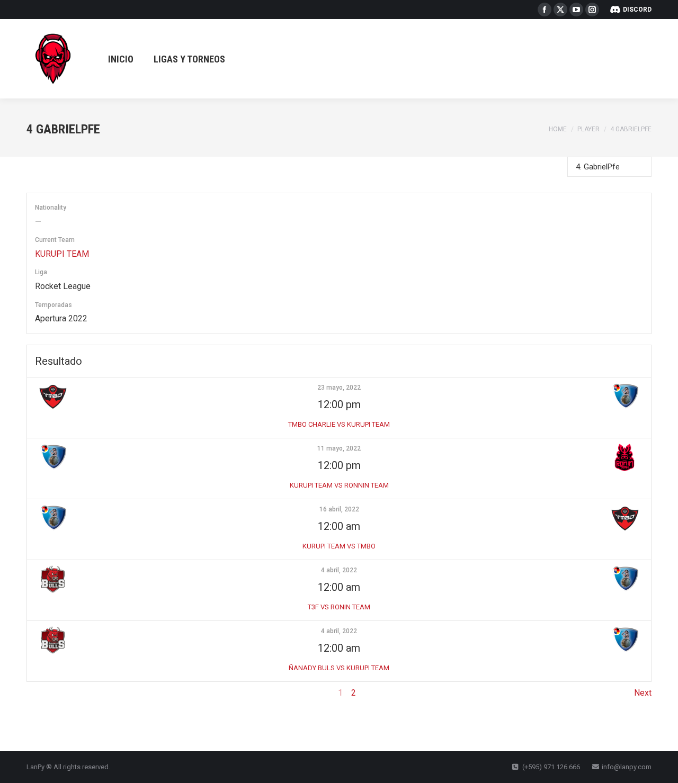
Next (643, 693)
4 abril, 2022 (339, 570)
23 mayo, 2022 (339, 387)
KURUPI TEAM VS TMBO (339, 546)
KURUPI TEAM (62, 254)
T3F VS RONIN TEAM (339, 607)
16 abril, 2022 (339, 509)
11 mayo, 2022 (339, 448)
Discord (637, 9)
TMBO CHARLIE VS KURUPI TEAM (339, 424)
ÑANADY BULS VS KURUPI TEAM (339, 668)
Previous (43, 693)
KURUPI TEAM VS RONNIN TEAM (339, 485)
